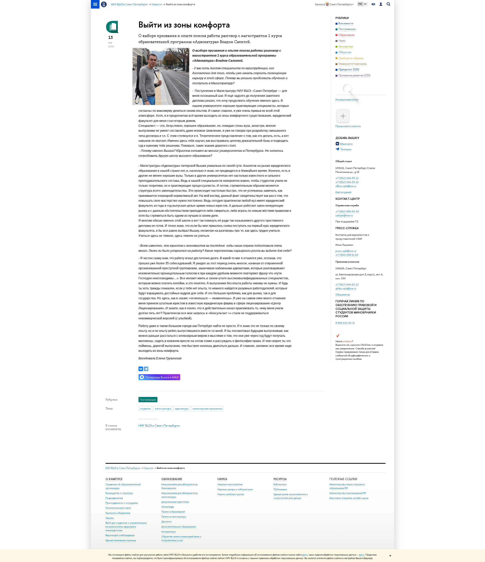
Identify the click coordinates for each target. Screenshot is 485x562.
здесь (305, 554)
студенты (145, 408)
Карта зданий (343, 192)
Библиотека (280, 484)
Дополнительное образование (178, 526)
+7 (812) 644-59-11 (347, 178)
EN (365, 4)
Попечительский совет (118, 507)
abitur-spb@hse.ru (346, 288)
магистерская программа (207, 408)
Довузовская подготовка (175, 501)
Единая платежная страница (121, 540)
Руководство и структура (119, 493)
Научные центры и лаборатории (235, 489)
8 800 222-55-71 (345, 322)
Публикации (280, 489)
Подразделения (114, 498)
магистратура (163, 408)
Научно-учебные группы (230, 494)
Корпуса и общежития (118, 513)
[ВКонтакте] (140, 369)
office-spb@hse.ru (346, 186)
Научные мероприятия (229, 484)
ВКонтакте (346, 144)
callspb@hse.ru (344, 215)
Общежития (343, 294)
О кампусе (114, 479)
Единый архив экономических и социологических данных (291, 496)
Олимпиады (167, 506)
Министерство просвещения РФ (347, 493)
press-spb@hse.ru (346, 251)
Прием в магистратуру (173, 516)
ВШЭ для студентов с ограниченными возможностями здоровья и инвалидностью (126, 526)
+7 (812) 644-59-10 (347, 182)
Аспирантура (168, 531)
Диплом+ (166, 521)
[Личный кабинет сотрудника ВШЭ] (381, 4)
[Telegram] (146, 369)
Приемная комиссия (347, 261)
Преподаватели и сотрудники (122, 503)
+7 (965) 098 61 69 (347, 255)
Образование (171, 479)
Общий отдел (344, 161)
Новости (148, 468)
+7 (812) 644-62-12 (347, 284)
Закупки (110, 517)
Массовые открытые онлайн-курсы (348, 498)
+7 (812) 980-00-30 (347, 211)
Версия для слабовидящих (120, 535)
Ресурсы (280, 479)
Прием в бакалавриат (173, 511)
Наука (222, 479)
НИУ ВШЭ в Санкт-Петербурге (159, 425)
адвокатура (181, 408)
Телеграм (345, 149)
